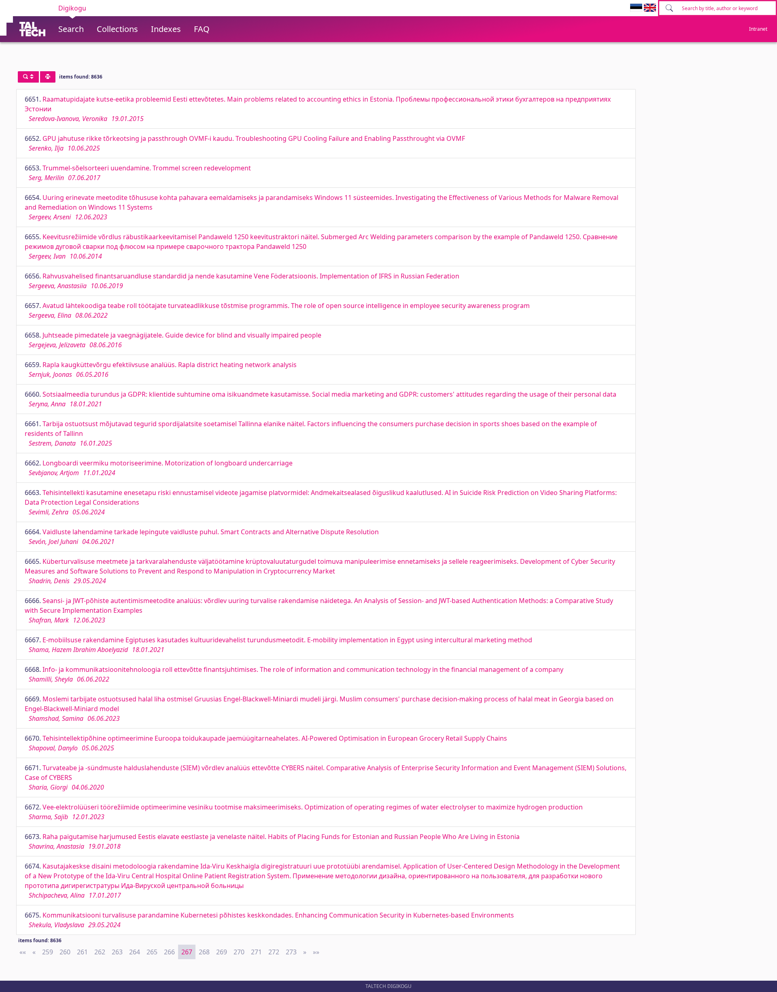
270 (239, 951)
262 (99, 951)
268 (204, 951)
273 (291, 951)
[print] (47, 77)
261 (82, 951)
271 (256, 951)
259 (47, 951)
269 (221, 951)
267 (186, 951)
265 (151, 951)
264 (134, 951)
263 (117, 951)
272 (273, 951)
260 (64, 951)
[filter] (28, 77)
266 (169, 951)
